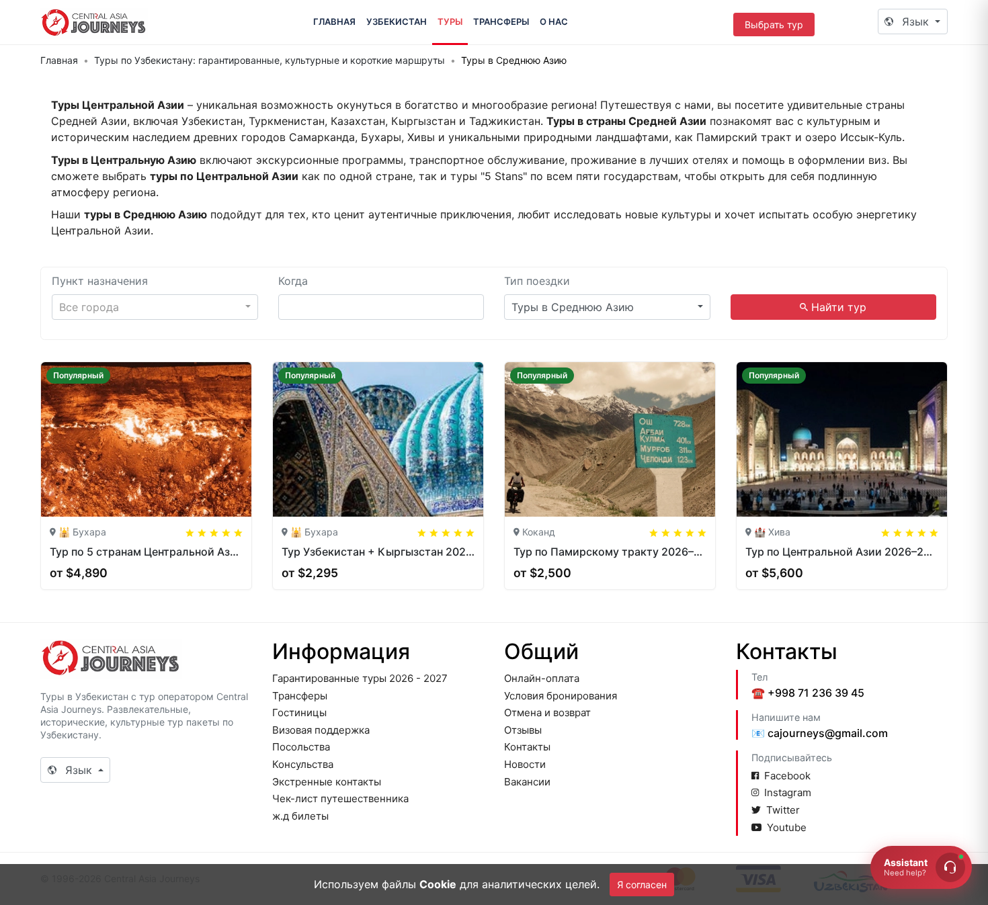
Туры (450, 21)
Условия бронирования (560, 695)
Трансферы (501, 21)
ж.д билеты (300, 816)
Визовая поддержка (321, 730)
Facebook (787, 775)
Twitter (783, 810)
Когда (293, 281)
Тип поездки (537, 281)
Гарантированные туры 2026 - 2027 (360, 678)
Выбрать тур (774, 24)
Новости (525, 764)
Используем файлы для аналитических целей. (457, 884)
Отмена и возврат (547, 712)
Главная (334, 21)
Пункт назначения (100, 281)
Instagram (787, 792)
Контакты (527, 746)
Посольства (301, 746)
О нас (554, 21)
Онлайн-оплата (541, 678)
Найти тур (837, 307)
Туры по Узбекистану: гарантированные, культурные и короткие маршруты (269, 60)
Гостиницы (299, 712)
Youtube (787, 827)
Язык (915, 21)
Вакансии (527, 781)
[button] (155, 307)
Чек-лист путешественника (340, 798)
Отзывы (523, 730)
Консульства (302, 764)
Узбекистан (396, 21)
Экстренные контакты (326, 781)
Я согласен (642, 884)
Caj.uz (94, 22)
